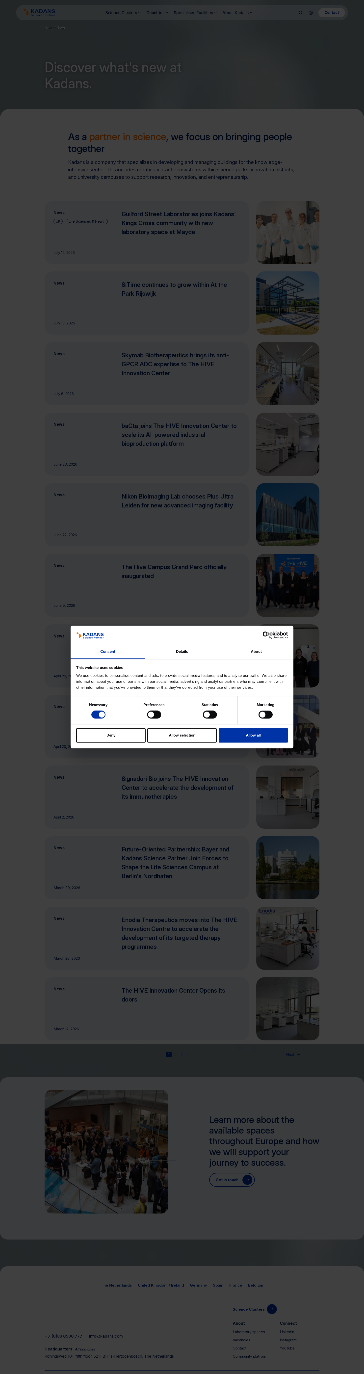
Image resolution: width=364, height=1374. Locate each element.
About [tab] (256, 651)
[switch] (154, 715)
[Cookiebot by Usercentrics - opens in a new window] (266, 635)
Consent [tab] (107, 651)
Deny (110, 735)
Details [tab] (182, 651)
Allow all (253, 735)
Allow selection (182, 735)
